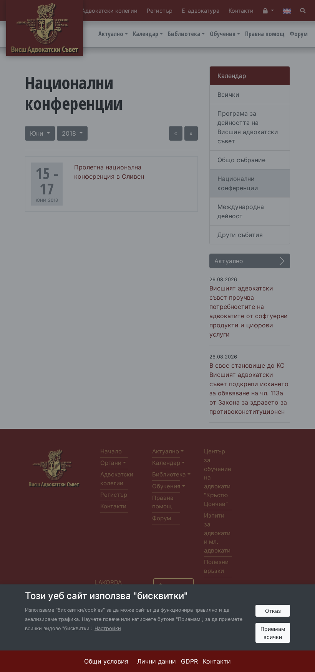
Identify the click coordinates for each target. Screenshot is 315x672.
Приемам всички (272, 633)
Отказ (273, 610)
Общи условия (106, 661)
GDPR (189, 661)
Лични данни (156, 661)
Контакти (217, 661)
